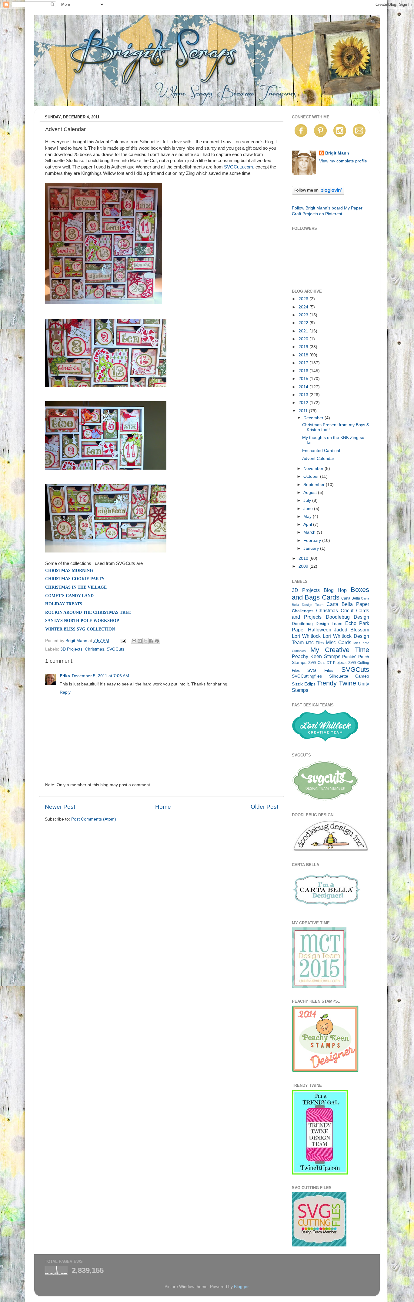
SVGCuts (115, 649)
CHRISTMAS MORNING (69, 570)
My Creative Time (339, 650)
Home (163, 807)
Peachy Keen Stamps (316, 656)
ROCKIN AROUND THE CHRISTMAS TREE (88, 612)
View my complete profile (343, 161)
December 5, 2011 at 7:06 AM (100, 676)
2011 (304, 411)
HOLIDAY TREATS (63, 604)
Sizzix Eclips (304, 684)
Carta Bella (350, 598)
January (311, 548)
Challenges (302, 611)
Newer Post (60, 807)
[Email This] (134, 641)
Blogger (241, 1286)
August (310, 492)
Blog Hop (335, 590)
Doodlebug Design (347, 617)
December (314, 418)
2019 (304, 347)
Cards (330, 597)
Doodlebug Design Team (317, 623)
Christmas (94, 649)
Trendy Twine (336, 683)
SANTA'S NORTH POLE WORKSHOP (82, 620)
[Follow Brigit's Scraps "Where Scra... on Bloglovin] (318, 193)
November (314, 468)
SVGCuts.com (238, 167)
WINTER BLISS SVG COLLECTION (80, 629)
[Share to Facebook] (151, 641)
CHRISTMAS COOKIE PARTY (75, 578)
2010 (304, 558)
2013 (304, 395)
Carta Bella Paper (347, 604)
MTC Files (315, 643)
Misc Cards (338, 642)
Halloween (319, 629)
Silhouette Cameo (349, 676)
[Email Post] (123, 640)
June (308, 508)
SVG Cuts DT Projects (327, 663)
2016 (304, 371)
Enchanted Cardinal (321, 450)
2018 (304, 355)
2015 (304, 378)
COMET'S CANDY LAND (69, 595)
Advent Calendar (318, 458)
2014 (304, 387)
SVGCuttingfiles (307, 676)
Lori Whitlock (306, 636)
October (311, 476)
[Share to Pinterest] (157, 641)
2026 (304, 299)
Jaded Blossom (351, 629)
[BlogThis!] (140, 641)
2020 (304, 339)
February (312, 540)
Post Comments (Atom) (93, 819)
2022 (304, 323)
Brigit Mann (337, 153)
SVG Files (320, 670)
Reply (65, 692)
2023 (304, 315)
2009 (304, 566)
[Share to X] (145, 641)
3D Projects (71, 649)
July (307, 500)
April (308, 524)
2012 (304, 402)
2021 (304, 331)
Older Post (264, 807)
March (310, 532)
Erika (65, 676)
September (314, 484)
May (308, 516)
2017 (304, 363)
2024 (304, 307)
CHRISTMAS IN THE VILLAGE (76, 587)
